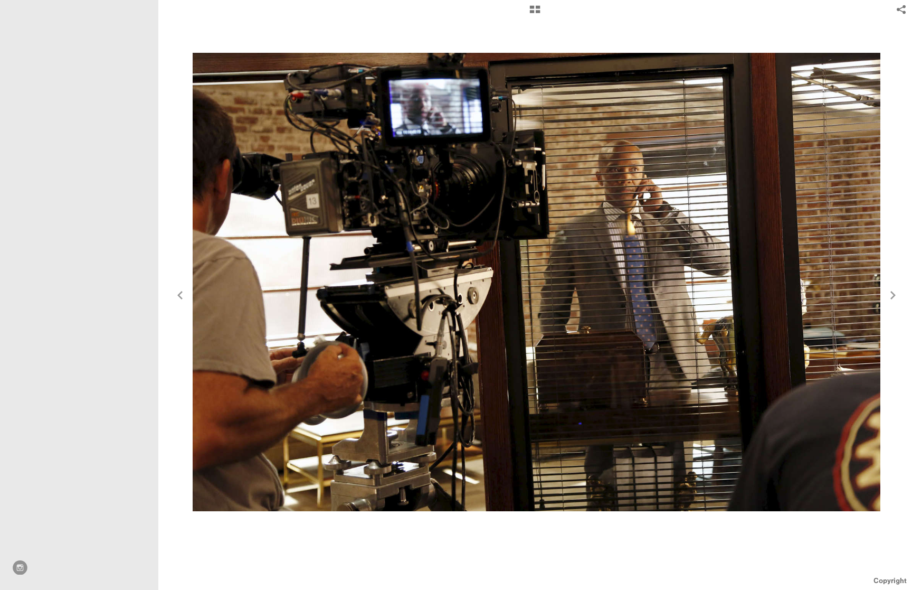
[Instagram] (20, 567)
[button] (535, 13)
